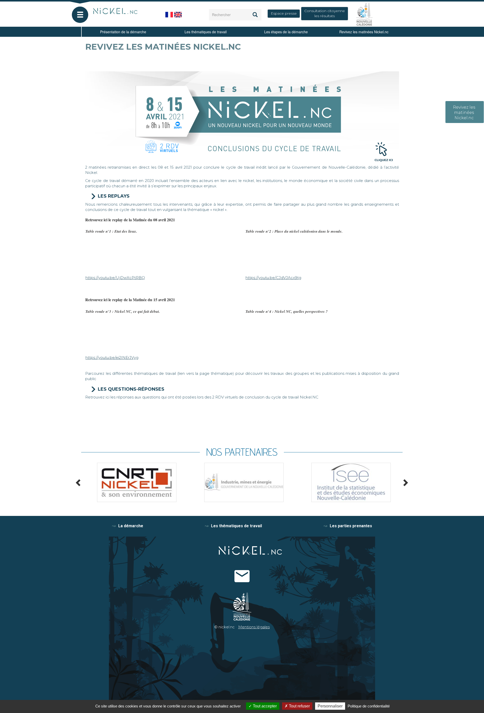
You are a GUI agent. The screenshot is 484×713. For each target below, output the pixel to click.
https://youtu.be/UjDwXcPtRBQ (115, 277)
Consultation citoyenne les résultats (324, 13)
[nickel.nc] (243, 551)
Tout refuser (299, 706)
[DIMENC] (241, 482)
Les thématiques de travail (206, 31)
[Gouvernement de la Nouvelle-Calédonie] (364, 13)
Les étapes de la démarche (286, 31)
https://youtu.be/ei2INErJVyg (111, 357)
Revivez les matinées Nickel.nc (363, 31)
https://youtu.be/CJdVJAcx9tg (273, 277)
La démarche (130, 525)
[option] (134, 482)
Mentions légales (254, 627)
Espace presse (284, 13)
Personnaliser (330, 706)
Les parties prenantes (351, 525)
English (178, 14)
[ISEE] (349, 482)
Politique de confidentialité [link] (369, 706)
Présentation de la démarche (123, 31)
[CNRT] (134, 482)
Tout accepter (264, 706)
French (169, 14)
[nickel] (124, 11)
